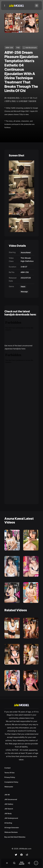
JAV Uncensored (10, 799)
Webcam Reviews (11, 832)
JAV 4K (7, 795)
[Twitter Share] (16, 855)
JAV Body (8, 813)
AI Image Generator (11, 827)
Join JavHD (21, 863)
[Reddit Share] (27, 855)
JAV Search (8, 809)
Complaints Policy (11, 782)
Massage (24, 292)
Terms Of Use (9, 773)
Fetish (23, 287)
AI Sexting (8, 823)
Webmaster (8, 787)
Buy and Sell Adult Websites (14, 837)
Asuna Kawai (26, 252)
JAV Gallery (8, 804)
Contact (7, 768)
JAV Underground (11, 818)
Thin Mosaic (25, 258)
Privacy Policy (9, 777)
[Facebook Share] (21, 855)
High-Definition (27, 261)
